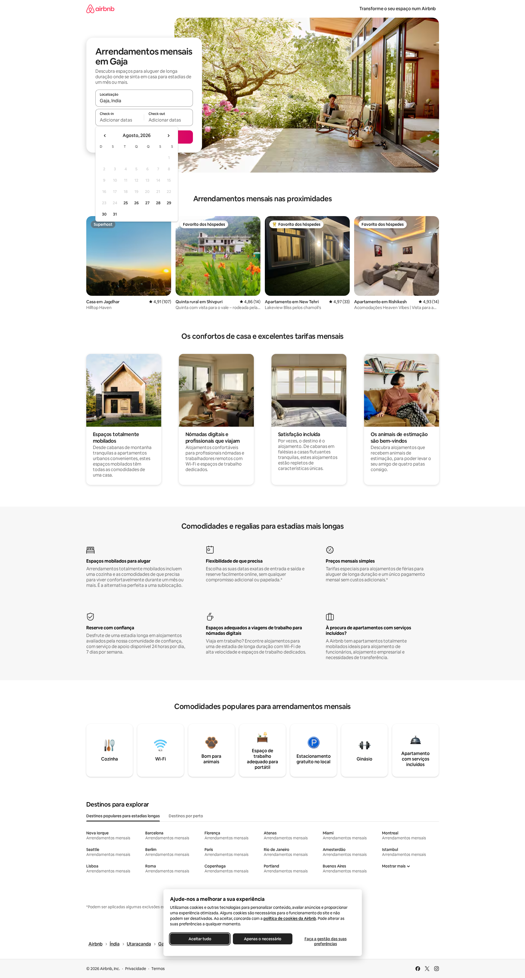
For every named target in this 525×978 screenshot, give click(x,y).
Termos (158, 968)
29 (169, 202)
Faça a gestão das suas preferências (325, 941)
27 (147, 202)
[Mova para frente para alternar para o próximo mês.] (168, 135)
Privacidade (135, 968)
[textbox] (120, 120)
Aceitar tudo (199, 938)
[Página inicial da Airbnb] (100, 8)
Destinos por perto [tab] (186, 815)
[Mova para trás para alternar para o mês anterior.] (105, 135)
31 (115, 214)
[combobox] (144, 100)
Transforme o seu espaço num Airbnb (397, 9)
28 (158, 202)
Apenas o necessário (262, 938)
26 (136, 202)
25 (125, 202)
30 (104, 214)
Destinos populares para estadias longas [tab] (123, 815)
